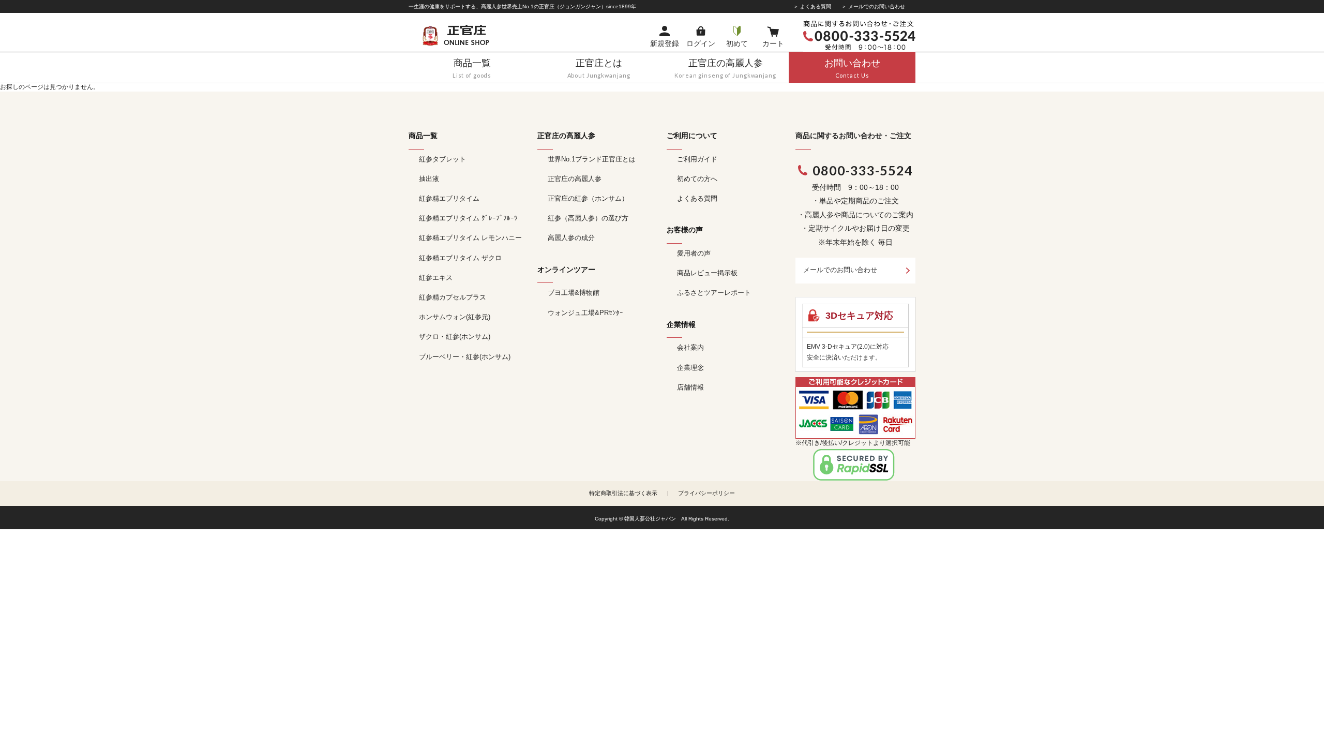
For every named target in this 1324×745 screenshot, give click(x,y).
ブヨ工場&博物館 (573, 292)
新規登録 (664, 43)
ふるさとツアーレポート (714, 292)
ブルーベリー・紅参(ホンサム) (464, 357)
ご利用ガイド (697, 159)
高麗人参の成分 (571, 238)
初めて (737, 43)
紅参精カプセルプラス (452, 297)
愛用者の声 (694, 253)
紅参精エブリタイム (449, 198)
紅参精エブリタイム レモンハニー (470, 238)
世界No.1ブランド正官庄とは (592, 159)
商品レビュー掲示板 (707, 273)
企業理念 (690, 367)
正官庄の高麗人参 (574, 179)
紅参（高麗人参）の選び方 (588, 218)
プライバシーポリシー (706, 493)
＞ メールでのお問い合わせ (873, 6)
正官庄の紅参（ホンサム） (588, 198)
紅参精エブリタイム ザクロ (460, 258)
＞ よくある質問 (812, 6)
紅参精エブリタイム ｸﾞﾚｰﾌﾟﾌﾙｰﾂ (468, 218)
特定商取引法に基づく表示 (623, 493)
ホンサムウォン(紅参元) (454, 317)
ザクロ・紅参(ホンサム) (454, 336)
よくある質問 (697, 198)
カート (773, 43)
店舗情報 (690, 387)
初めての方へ (697, 179)
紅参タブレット (442, 159)
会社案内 (690, 347)
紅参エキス (436, 277)
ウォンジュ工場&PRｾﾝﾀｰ (585, 313)
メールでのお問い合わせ (840, 270)
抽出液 (429, 179)
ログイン (700, 43)
